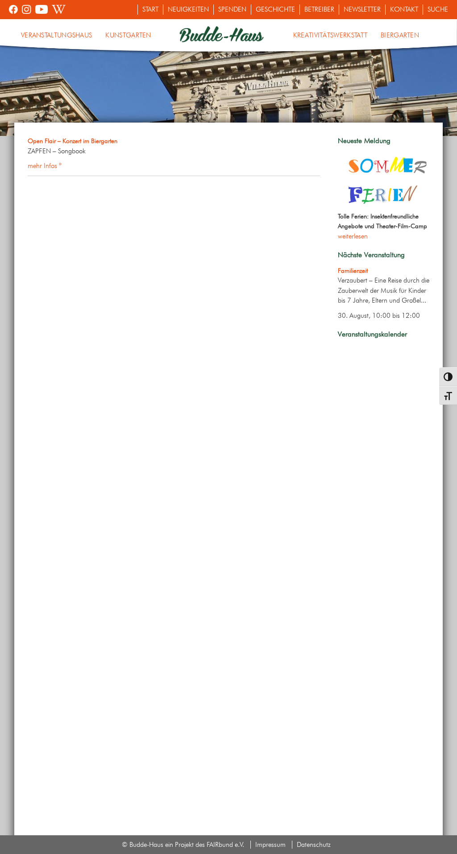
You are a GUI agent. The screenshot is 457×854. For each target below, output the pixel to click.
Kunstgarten (128, 35)
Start (150, 9)
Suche (438, 9)
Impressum (270, 845)
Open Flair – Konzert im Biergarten (72, 140)
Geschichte (275, 9)
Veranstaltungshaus (56, 35)
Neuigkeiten (188, 9)
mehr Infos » (45, 166)
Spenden (232, 9)
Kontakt (404, 9)
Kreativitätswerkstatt (330, 35)
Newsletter (362, 9)
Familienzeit (353, 270)
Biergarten (400, 35)
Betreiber (319, 9)
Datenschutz (314, 845)
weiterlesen (353, 236)
